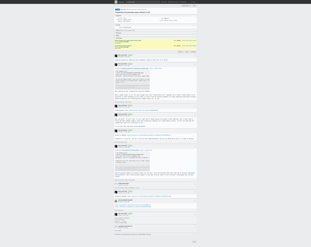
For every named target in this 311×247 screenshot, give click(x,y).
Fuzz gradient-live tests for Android (123, 45)
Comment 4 (120, 131)
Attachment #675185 (119, 180)
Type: (162, 18)
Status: (121, 27)
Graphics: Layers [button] (127, 19)
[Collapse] (195, 56)
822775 (119, 230)
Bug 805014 (123, 9)
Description (120, 56)
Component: (120, 19)
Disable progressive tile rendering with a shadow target (128, 40)
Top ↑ (194, 241)
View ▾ (194, 5)
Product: (120, 18)
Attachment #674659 (119, 102)
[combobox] (143, 2)
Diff (187, 40)
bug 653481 (191, 173)
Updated (120, 185)
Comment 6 (120, 192)
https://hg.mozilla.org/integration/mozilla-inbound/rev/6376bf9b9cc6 (149, 135)
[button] (193, 2)
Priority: (162, 20)
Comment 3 (120, 115)
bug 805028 (141, 126)
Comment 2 (120, 106)
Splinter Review (192, 40)
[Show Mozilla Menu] (116, 2)
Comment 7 (120, 201)
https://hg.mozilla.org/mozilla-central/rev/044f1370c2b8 (133, 206)
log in (122, 234)
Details (183, 40)
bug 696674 (121, 174)
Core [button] (124, 18)
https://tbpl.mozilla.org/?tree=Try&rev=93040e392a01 (141, 110)
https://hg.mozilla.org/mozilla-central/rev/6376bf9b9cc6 (133, 205)
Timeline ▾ (193, 51)
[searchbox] (143, 2)
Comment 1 (120, 65)
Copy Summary (185, 5)
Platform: (120, 21)
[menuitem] (164, 2)
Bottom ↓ (180, 51)
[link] (132, 79)
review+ (179, 40)
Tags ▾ (187, 51)
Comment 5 (120, 147)
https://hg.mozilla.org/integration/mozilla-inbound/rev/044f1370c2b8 (149, 196)
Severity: (171, 20)
